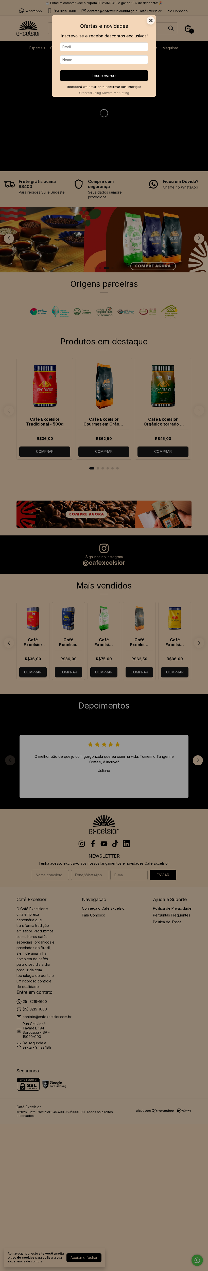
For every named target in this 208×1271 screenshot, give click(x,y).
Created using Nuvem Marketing (104, 93)
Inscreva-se (104, 75)
